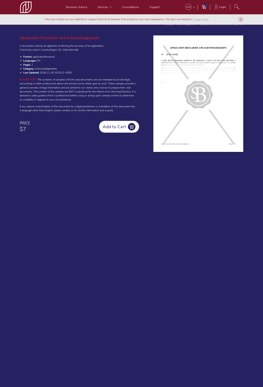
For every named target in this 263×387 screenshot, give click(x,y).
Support (155, 7)
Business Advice (76, 7)
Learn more (201, 19)
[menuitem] (77, 7)
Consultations (130, 7)
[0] (204, 6)
